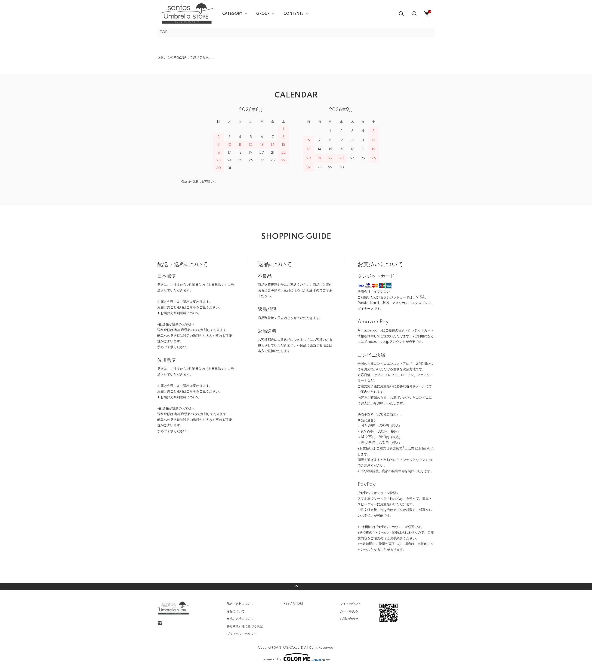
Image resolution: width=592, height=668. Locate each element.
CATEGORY (232, 14)
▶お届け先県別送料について (178, 313)
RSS (286, 603)
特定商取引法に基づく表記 (245, 626)
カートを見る (349, 611)
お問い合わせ (349, 618)
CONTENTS (294, 14)
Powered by (271, 659)
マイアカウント (350, 603)
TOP (163, 32)
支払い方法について (240, 618)
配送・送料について (240, 603)
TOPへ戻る (296, 586)
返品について (236, 611)
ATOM (298, 603)
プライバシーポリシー (242, 634)
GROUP (263, 14)
